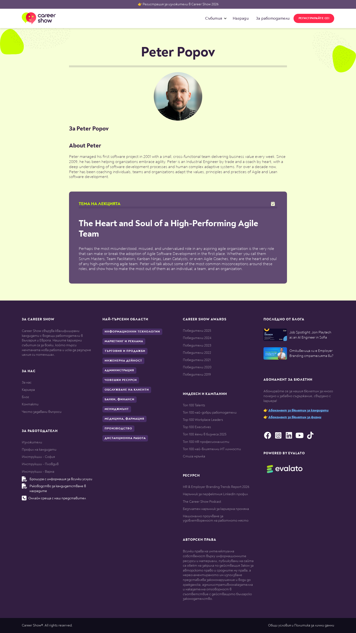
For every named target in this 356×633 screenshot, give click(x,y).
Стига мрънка (194, 456)
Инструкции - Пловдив (40, 464)
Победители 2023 (197, 345)
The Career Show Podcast (202, 502)
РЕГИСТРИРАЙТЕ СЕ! (314, 18)
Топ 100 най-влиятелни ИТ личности (212, 449)
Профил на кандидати (39, 450)
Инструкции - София (38, 457)
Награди (241, 18)
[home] (39, 18)
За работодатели (273, 18)
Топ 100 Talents (194, 405)
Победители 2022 (197, 353)
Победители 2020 (197, 367)
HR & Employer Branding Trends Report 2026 (216, 487)
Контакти (30, 404)
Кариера (28, 390)
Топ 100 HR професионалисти (206, 442)
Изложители (32, 442)
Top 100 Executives (197, 427)
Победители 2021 (197, 360)
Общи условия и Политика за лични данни (301, 625)
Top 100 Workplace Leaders (203, 420)
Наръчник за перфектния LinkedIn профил (215, 494)
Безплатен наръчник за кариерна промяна (216, 509)
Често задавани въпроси (42, 412)
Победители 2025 (197, 331)
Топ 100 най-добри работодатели (210, 412)
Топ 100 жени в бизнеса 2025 (204, 434)
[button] (215, 18)
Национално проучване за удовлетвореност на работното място (215, 518)
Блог (25, 397)
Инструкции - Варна (38, 472)
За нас (26, 382)
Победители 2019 (197, 374)
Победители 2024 (197, 338)
